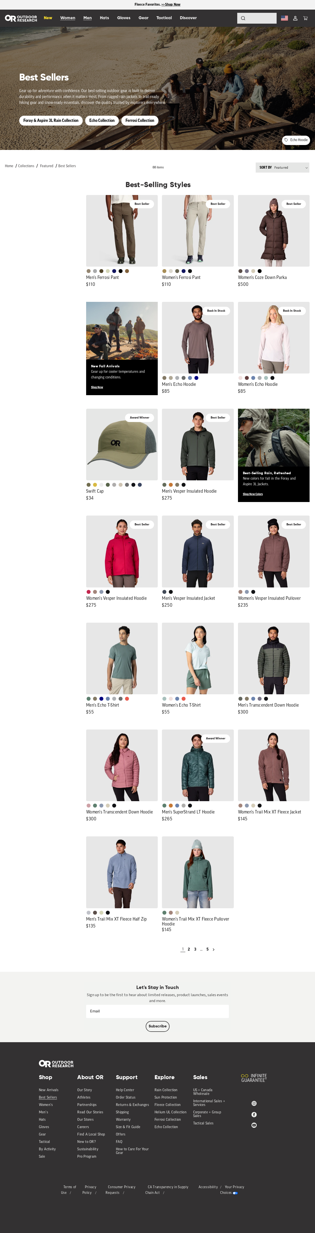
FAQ (119, 1142)
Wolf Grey (184, 806)
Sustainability (87, 1149)
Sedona (171, 485)
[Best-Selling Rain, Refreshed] (274, 444)
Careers (83, 1127)
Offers (121, 1134)
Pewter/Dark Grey (114, 485)
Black (190, 271)
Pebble (177, 378)
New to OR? (86, 1142)
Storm (184, 378)
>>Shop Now (171, 4)
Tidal (266, 378)
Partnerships (86, 1105)
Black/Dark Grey (133, 485)
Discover (188, 18)
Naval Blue (196, 378)
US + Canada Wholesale (203, 1092)
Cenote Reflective (140, 485)
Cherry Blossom (240, 378)
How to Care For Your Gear (132, 1151)
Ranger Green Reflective (89, 485)
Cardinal (127, 699)
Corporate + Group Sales (207, 1114)
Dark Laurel (164, 485)
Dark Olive (101, 271)
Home (9, 166)
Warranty (123, 1120)
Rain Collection (166, 1090)
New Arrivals (49, 1090)
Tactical (44, 1142)
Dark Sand (164, 271)
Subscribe (158, 1026)
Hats (42, 1120)
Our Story (84, 1090)
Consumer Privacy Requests (120, 1190)
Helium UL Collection (171, 1112)
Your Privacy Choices (232, 1190)
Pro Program (86, 1157)
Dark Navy (114, 271)
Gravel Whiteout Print (171, 378)
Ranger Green (177, 271)
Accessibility (208, 1187)
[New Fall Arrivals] (122, 337)
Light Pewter (171, 271)
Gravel (164, 378)
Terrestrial (95, 592)
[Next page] (213, 949)
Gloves (44, 1127)
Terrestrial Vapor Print (247, 378)
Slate (89, 913)
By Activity (47, 1149)
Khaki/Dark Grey (121, 485)
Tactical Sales (203, 1123)
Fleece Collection (168, 1105)
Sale (42, 1157)
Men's (43, 1112)
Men (87, 18)
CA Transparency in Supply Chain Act (167, 1190)
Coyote (127, 271)
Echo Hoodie (299, 140)
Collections (26, 166)
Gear (42, 1134)
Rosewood (89, 806)
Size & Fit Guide (128, 1127)
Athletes (83, 1098)
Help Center (125, 1090)
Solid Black (121, 271)
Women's (46, 1105)
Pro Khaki (108, 271)
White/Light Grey (101, 485)
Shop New (97, 387)
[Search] (229, 18)
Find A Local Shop (91, 1134)
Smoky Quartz (247, 271)
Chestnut (240, 271)
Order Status (125, 1098)
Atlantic (164, 592)
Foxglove (89, 592)
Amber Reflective (95, 485)
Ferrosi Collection (140, 120)
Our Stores (85, 1120)
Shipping (122, 1112)
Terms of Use (69, 1190)
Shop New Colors (253, 494)
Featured (46, 166)
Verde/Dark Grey (108, 485)
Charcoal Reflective (127, 485)
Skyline (190, 378)
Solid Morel (89, 271)
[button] (305, 18)
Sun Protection (166, 1098)
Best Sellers (67, 166)
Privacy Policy (89, 1190)
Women (67, 18)
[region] (157, 5)
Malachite (89, 699)
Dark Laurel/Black (240, 699)
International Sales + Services (209, 1103)
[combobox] (257, 18)
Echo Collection (102, 120)
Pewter (95, 271)
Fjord (101, 592)
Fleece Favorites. (148, 4)
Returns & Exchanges (132, 1105)
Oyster (253, 271)
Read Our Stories (90, 1112)
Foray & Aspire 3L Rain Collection (51, 120)
